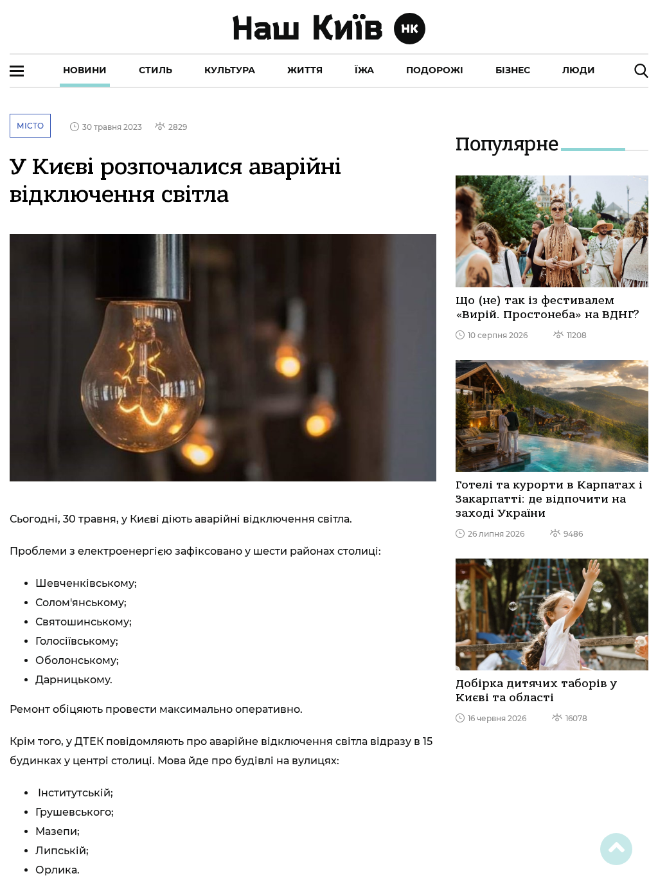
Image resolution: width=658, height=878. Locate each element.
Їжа (364, 70)
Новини (85, 70)
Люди (578, 70)
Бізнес (512, 70)
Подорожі (434, 70)
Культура (229, 70)
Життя (305, 70)
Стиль (155, 70)
